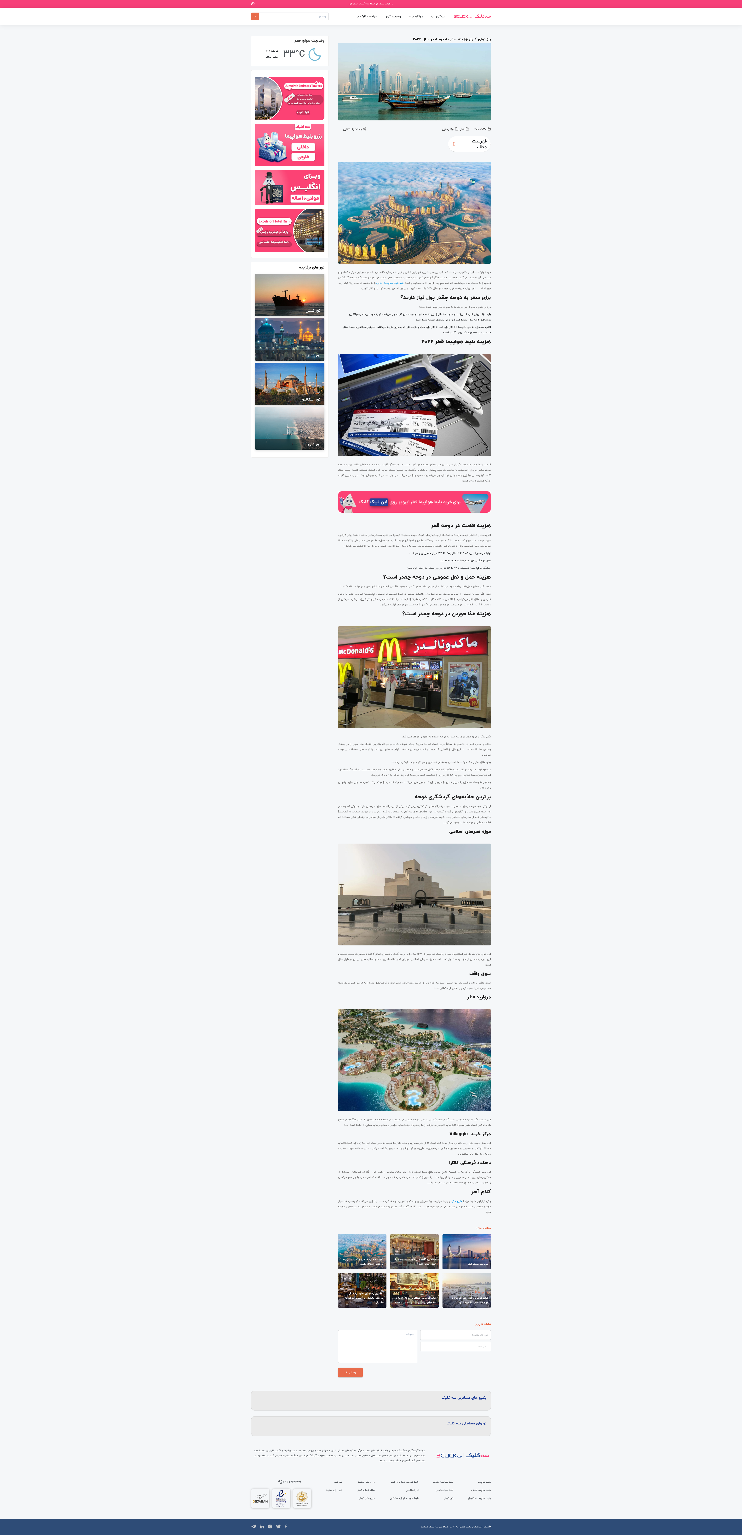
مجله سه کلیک (368, 16)
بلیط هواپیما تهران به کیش (404, 1482)
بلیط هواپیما (484, 1482)
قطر (462, 129)
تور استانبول (412, 1490)
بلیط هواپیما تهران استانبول (404, 1498)
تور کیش (448, 1498)
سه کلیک (434, 1527)
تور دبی (338, 1482)
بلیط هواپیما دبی (444, 1490)
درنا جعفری (448, 129)
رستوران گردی (393, 16)
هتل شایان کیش (366, 1490)
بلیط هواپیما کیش (481, 1490)
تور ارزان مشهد (334, 1490)
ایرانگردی (440, 16)
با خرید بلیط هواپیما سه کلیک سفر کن (371, 3)
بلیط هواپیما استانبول (479, 1498)
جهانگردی (417, 16)
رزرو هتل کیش (366, 1498)
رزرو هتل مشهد (366, 1482)
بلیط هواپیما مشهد (443, 1482)
